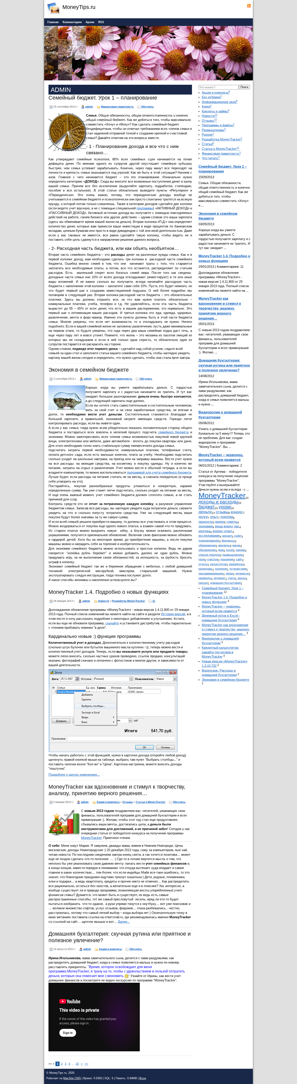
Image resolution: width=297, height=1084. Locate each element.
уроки (225, 506)
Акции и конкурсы (108, 802)
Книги (207, 106)
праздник (227, 559)
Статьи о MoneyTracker (150, 802)
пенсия (203, 582)
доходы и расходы (218, 501)
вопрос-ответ (222, 531)
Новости (103, 601)
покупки (226, 517)
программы (145, 208)
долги (203, 517)
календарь (205, 568)
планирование (209, 540)
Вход (142, 1078)
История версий (173, 614)
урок (202, 559)
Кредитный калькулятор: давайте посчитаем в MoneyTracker (220, 652)
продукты (206, 521)
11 (153, 601)
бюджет (207, 506)
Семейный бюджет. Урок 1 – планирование (102, 98)
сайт (239, 559)
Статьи (208, 144)
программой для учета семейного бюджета (159, 472)
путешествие (237, 568)
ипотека (204, 531)
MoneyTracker (91, 838)
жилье (242, 578)
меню (236, 545)
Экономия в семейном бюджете (88, 370)
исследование (209, 535)
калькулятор (218, 564)
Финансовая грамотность (117, 106)
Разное (208, 134)
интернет (219, 578)
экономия (206, 526)
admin (89, 106)
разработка (236, 564)
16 (77, 1063)
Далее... (124, 921)
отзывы (222, 512)
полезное (221, 568)
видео (219, 521)
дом (221, 550)
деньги (205, 512)
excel (229, 550)
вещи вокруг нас (227, 526)
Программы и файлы (218, 125)
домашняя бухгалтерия (225, 582)
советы (232, 521)
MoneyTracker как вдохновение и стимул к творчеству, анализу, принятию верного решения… (220, 308)
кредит (227, 535)
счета (231, 578)
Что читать (211, 158)
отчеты (203, 564)
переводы (205, 578)
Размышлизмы (214, 130)
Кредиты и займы (215, 111)
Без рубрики (212, 97)
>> (86, 1063)
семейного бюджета (173, 432)
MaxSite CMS (72, 1078)
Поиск (244, 87)
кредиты (224, 545)
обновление (207, 550)
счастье (212, 559)
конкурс (237, 512)
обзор (229, 573)
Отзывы (127, 802)
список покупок (209, 554)
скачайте (112, 623)
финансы (228, 540)
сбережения (207, 545)
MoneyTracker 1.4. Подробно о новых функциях (108, 592)
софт (237, 535)
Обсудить (147, 106)
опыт (214, 517)
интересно (242, 573)
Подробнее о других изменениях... (74, 774)
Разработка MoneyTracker (128, 601)
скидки (240, 550)
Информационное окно (219, 102)
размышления (232, 554)
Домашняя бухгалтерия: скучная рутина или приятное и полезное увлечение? (224, 365)
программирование (211, 573)
